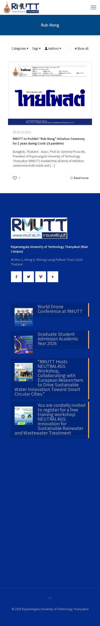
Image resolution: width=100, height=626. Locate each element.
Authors (53, 48)
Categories (19, 48)
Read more (81, 178)
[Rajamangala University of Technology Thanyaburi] (22, 7)
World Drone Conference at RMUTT (60, 309)
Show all (82, 48)
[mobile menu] (93, 7)
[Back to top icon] (50, 598)
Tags (35, 48)
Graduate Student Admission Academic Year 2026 (58, 339)
